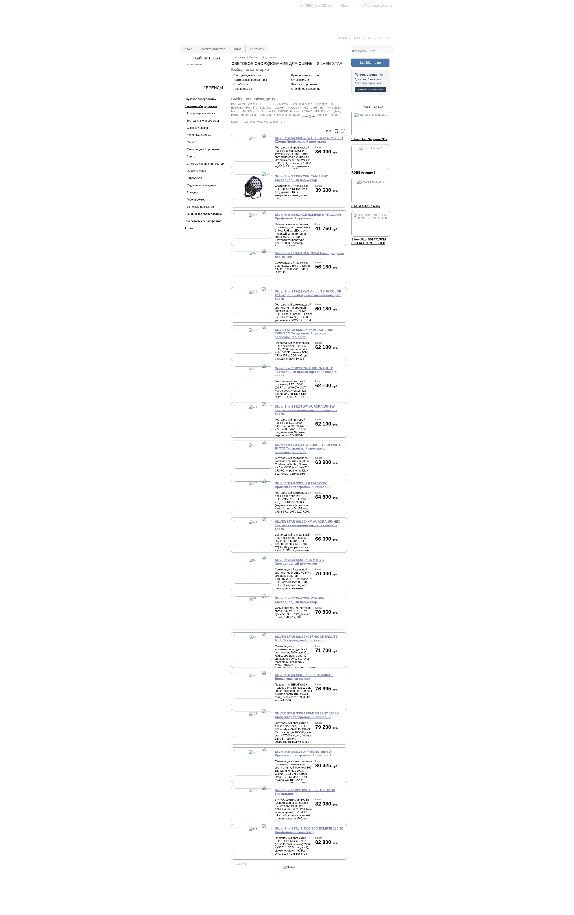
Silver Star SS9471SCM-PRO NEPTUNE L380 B (369, 241)
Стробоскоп (241, 84)
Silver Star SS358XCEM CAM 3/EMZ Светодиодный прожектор (301, 178)
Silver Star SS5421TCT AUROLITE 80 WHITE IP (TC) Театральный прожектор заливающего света (308, 448)
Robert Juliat (249, 114)
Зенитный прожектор (304, 84)
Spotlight (322, 114)
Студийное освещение (305, 88)
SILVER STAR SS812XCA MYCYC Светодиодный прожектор (299, 561)
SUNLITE (237, 122)
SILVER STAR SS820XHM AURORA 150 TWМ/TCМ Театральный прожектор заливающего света (304, 333)
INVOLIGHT (294, 107)
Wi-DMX (250, 122)
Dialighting (321, 104)
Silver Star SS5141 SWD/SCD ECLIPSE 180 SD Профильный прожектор (309, 830)
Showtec (294, 114)
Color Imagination (301, 104)
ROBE (235, 114)
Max (344, 5)
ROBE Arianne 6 (363, 172)
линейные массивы (370, 89)
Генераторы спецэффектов (304, 901)
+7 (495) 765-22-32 (315, 5)
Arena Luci (254, 104)
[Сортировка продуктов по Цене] (336, 131)
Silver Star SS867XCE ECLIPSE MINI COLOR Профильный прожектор (308, 216)
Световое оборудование (302, 893)
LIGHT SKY (318, 107)
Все (233, 104)
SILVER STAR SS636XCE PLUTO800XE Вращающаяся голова (304, 676)
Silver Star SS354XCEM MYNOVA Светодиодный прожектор (299, 600)
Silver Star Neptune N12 (369, 139)
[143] (253, 675)
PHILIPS (319, 111)
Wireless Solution (267, 122)
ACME (242, 104)
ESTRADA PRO (240, 107)
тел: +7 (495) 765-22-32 (216, 893)
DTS (332, 104)
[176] (253, 291)
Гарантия (262, 901)
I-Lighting (266, 107)
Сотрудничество (266, 897)
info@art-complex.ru (374, 5)
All (244, 864)
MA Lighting (334, 107)
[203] (253, 138)
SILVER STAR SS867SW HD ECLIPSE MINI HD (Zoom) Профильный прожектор (309, 139)
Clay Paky (282, 104)
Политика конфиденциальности (269, 907)
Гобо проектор (242, 88)
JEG (306, 107)
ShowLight (280, 114)
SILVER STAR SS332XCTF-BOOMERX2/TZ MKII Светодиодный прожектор (306, 638)
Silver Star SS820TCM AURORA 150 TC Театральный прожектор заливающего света (306, 371)
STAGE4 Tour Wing (365, 206)
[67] (253, 198)
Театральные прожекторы (250, 79)
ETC (255, 107)
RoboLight (265, 114)
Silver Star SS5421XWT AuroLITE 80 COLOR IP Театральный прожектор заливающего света (308, 295)
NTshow (295, 111)
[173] (253, 483)
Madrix (235, 111)
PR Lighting (334, 111)
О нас (259, 893)
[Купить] (327, 159)
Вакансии (262, 913)
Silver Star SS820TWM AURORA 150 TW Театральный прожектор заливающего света (306, 410)
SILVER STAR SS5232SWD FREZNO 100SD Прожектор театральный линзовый (307, 715)
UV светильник (300, 79)
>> (241, 864)
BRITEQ (269, 104)
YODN (285, 122)
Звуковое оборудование (302, 897)
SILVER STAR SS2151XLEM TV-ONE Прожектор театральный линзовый (303, 485)
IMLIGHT (279, 107)
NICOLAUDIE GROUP (274, 111)
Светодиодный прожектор (250, 75)
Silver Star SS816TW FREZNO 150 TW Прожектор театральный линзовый (303, 753)
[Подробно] (318, 159)
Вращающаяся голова (305, 75)
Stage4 (334, 114)
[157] (253, 790)
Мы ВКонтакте (370, 62)
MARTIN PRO (250, 111)
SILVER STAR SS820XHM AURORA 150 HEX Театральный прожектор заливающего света (307, 525)
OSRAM (307, 111)
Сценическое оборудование (305, 905)
